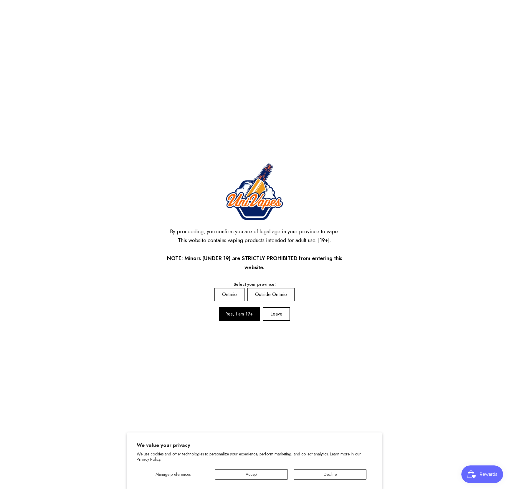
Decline (330, 474)
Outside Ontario (271, 294)
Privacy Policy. (149, 459)
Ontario (229, 294)
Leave (276, 313)
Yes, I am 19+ (239, 313)
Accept (251, 474)
